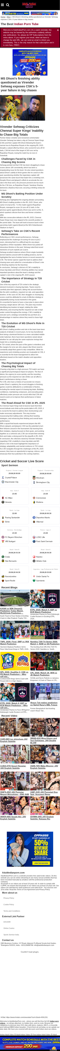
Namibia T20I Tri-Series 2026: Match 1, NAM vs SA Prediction (45, 643)
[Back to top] (57, 1047)
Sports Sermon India (11, 935)
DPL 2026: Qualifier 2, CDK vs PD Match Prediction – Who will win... (14, 674)
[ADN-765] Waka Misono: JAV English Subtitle (44, 767)
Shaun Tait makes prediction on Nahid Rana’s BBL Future (43, 704)
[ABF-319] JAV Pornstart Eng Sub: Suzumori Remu (44, 793)
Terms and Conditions (11, 911)
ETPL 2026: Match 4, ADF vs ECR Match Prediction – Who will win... (14, 705)
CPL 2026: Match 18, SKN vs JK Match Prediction (43, 674)
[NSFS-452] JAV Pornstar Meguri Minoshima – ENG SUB (14, 793)
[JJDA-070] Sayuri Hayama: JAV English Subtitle (13, 767)
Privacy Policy (8, 898)
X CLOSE (53, 1050)
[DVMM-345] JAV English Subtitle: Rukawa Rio (42, 818)
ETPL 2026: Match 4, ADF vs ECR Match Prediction (43, 611)
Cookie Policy (8, 905)
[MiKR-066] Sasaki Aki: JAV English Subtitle (13, 818)
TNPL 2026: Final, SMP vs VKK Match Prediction (14, 643)
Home (3, 17)
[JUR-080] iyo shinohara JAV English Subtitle (13, 740)
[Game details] (14, 476)
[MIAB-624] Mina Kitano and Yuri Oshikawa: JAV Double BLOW (43, 740)
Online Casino (8, 928)
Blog (9, 17)
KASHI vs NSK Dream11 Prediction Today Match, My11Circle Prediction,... (11, 610)
